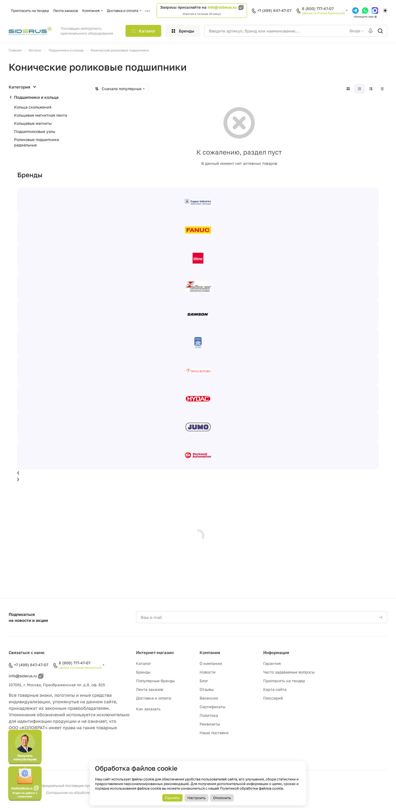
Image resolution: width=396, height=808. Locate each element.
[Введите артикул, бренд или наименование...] (380, 31)
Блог (204, 680)
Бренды (143, 672)
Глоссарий (273, 698)
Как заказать (148, 709)
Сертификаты (212, 706)
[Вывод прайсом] (382, 89)
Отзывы (207, 689)
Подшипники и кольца (36, 97)
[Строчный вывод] (371, 89)
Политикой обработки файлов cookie (251, 788)
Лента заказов (149, 689)
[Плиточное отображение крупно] (348, 89)
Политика (209, 715)
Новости (208, 672)
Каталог (143, 663)
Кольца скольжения (32, 107)
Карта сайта (274, 689)
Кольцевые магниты (33, 123)
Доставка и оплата (153, 698)
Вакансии (209, 698)
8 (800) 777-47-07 (318, 8)
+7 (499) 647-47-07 (274, 10)
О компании (211, 663)
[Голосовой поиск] (370, 31)
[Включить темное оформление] (385, 10)
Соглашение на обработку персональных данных (88, 792)
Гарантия (272, 663)
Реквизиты (210, 724)
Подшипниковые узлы (34, 131)
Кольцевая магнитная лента (40, 115)
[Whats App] (365, 10)
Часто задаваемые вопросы (289, 672)
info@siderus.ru (222, 7)
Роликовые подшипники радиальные (36, 142)
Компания (210, 652)
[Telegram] (355, 10)
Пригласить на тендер (284, 680)
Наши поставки (214, 732)
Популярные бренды (155, 680)
